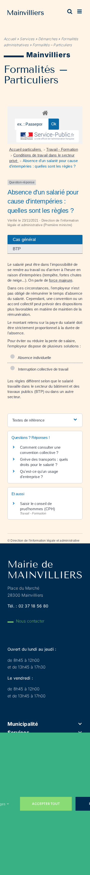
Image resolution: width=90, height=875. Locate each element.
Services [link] (27, 39)
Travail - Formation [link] (62, 149)
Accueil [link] (10, 39)
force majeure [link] (60, 280)
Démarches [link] (47, 39)
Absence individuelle (33, 357)
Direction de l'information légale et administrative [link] (45, 540)
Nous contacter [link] (30, 621)
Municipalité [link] (23, 724)
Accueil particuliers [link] (25, 149)
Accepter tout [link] (46, 804)
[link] (26, 13)
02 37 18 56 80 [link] (33, 605)
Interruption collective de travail (42, 369)
